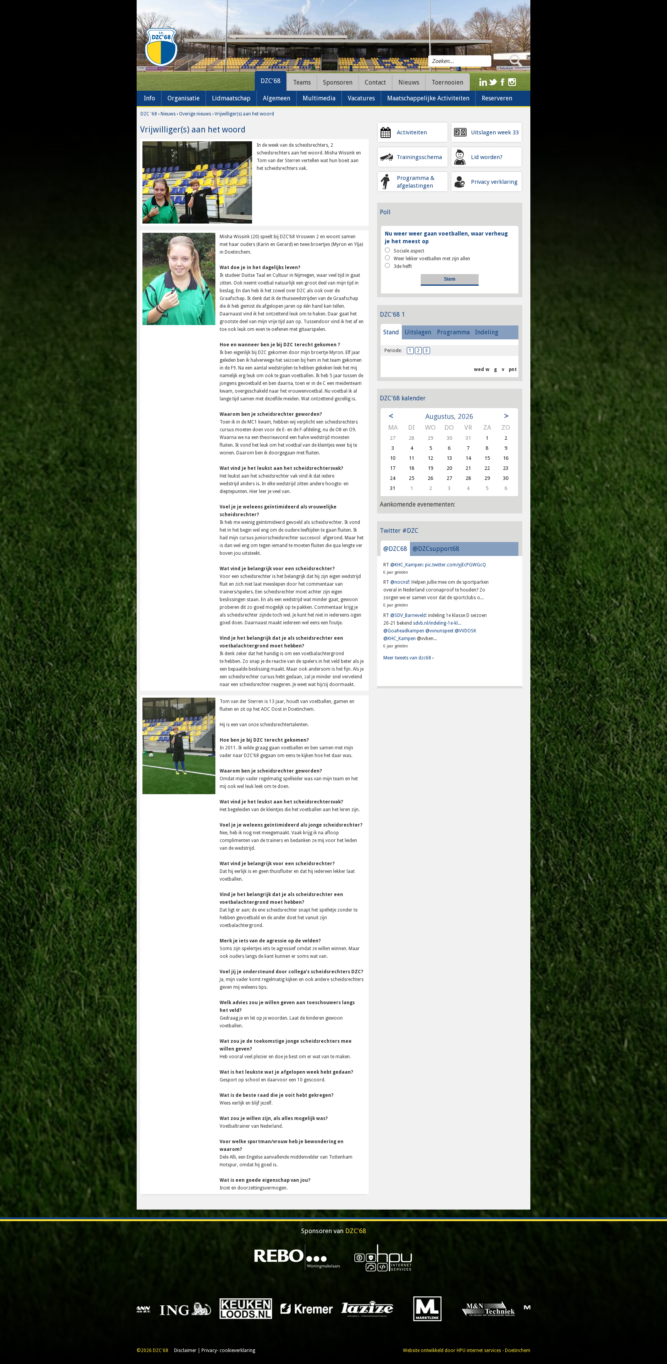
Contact (375, 82)
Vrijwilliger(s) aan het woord (244, 114)
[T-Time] (476, 1308)
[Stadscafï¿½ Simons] (415, 1308)
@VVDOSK (465, 631)
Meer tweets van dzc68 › (408, 658)
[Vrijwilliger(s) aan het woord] (197, 182)
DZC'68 (271, 81)
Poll (385, 212)
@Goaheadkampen (403, 631)
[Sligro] (355, 1308)
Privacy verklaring (494, 181)
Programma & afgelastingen (416, 182)
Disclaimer (185, 1350)
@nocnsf (399, 582)
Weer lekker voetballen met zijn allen (432, 258)
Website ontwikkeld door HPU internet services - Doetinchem (466, 1350)
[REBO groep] (297, 1257)
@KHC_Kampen (406, 565)
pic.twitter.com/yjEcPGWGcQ (455, 565)
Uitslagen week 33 (495, 132)
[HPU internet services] (383, 1257)
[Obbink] (233, 1308)
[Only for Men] (294, 1308)
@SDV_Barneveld (408, 615)
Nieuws (168, 114)
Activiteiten (412, 132)
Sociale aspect (409, 251)
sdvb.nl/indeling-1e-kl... (437, 623)
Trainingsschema (419, 157)
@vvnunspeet (439, 631)
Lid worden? (487, 157)
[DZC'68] (161, 47)
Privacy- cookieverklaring (228, 1350)
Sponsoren (337, 82)
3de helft (403, 266)
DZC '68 (149, 114)
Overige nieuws (195, 114)
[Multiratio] (173, 1308)
